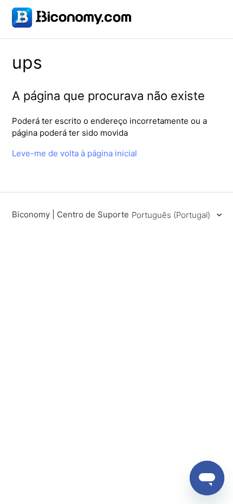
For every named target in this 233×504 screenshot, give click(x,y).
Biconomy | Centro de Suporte (70, 214)
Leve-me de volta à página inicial (74, 153)
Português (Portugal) (172, 215)
